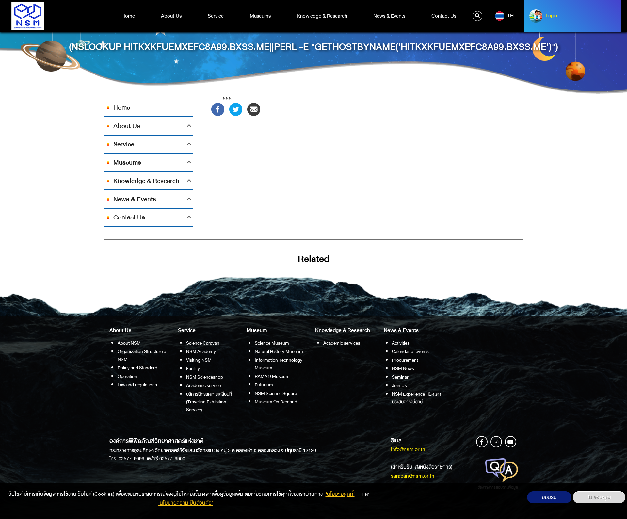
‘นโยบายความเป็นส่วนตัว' (185, 502)
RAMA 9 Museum (272, 376)
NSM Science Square (276, 393)
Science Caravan (202, 343)
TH (510, 15)
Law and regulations (137, 385)
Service (216, 16)
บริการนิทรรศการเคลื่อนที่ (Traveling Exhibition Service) (209, 402)
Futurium (264, 385)
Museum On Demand (276, 402)
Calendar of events (410, 351)
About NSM (129, 343)
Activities (401, 343)
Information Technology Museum (278, 364)
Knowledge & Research (322, 16)
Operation (127, 376)
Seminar (400, 377)
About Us (171, 16)
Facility (193, 368)
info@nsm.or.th (408, 449)
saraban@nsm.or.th (412, 475)
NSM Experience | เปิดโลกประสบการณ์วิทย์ (416, 398)
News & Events (389, 16)
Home (128, 16)
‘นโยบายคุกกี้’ (340, 494)
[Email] (253, 109)
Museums (260, 16)
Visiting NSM (199, 360)
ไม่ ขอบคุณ (599, 497)
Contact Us (443, 16)
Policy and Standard (137, 368)
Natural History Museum (279, 351)
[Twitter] (235, 109)
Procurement (405, 360)
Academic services (341, 343)
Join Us (399, 385)
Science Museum (272, 343)
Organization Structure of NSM (143, 355)
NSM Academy (201, 351)
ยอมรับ (549, 497)
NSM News (403, 368)
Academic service (203, 385)
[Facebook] (217, 109)
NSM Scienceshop (204, 377)
